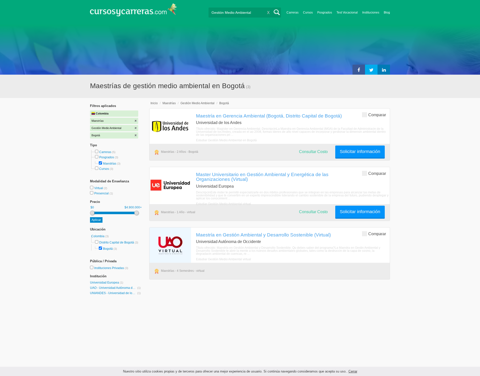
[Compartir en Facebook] (358, 70)
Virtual (99, 188)
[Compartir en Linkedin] (384, 70)
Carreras (292, 12)
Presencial (102, 193)
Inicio (154, 103)
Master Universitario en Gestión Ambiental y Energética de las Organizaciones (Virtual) (262, 177)
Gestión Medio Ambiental (197, 103)
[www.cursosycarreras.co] (133, 11)
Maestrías (109, 163)
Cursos (308, 12)
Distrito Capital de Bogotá (116, 242)
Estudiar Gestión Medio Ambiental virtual (223, 204)
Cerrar (352, 371)
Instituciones (370, 12)
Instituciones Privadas (111, 268)
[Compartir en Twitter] (371, 70)
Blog (387, 12)
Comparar (377, 115)
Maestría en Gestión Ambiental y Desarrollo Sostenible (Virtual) (263, 234)
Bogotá (108, 248)
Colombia (98, 236)
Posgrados (324, 12)
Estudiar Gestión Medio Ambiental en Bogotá (226, 140)
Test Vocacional (347, 12)
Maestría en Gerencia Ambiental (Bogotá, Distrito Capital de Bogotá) (269, 115)
